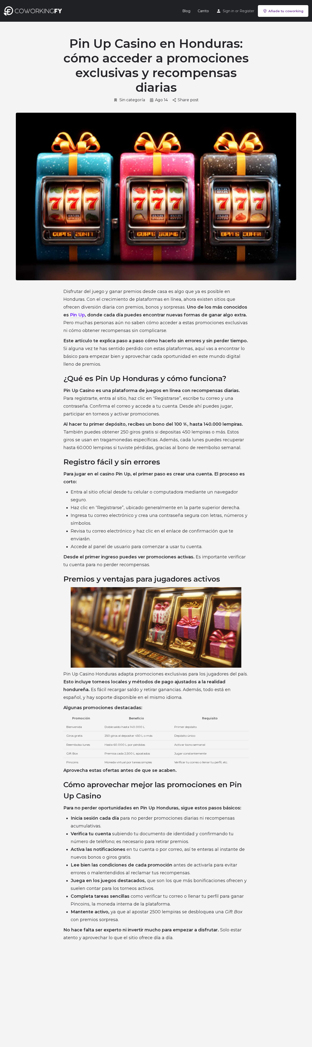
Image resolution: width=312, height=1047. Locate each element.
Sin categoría (132, 100)
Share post (188, 100)
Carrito (203, 11)
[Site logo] (34, 10)
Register (247, 11)
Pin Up (77, 315)
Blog (186, 11)
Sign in (228, 11)
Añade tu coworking (285, 11)
